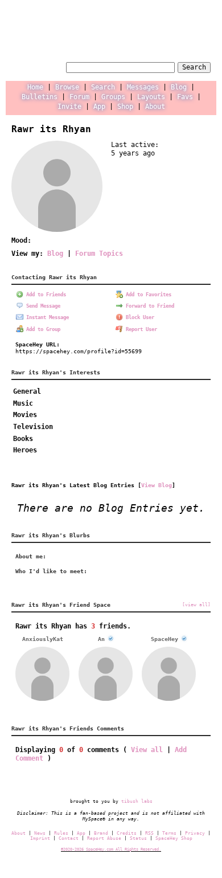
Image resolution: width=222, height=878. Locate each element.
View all (147, 750)
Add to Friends (44, 294)
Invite (69, 107)
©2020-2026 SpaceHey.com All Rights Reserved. (111, 849)
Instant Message (46, 317)
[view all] (196, 604)
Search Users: (37, 66)
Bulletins (39, 97)
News (40, 833)
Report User (140, 329)
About (155, 107)
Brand (101, 833)
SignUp (200, 31)
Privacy (195, 833)
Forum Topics (99, 254)
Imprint (40, 838)
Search (194, 67)
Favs (185, 97)
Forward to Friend (148, 306)
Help (136, 31)
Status (138, 838)
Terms (169, 833)
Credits (127, 833)
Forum (79, 97)
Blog (179, 87)
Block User (138, 317)
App (99, 107)
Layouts (151, 97)
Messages (143, 87)
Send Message (41, 306)
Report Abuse (104, 838)
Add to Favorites (147, 294)
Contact (69, 838)
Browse (67, 87)
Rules (61, 833)
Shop (125, 107)
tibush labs (137, 801)
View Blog (156, 484)
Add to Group (41, 329)
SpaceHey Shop (173, 838)
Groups (113, 97)
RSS (149, 833)
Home (35, 87)
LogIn (166, 31)
